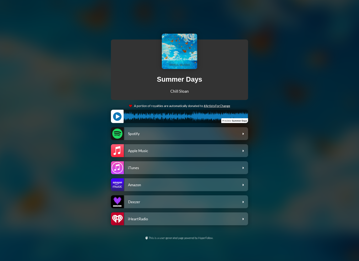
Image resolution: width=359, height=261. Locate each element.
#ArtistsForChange (217, 106)
